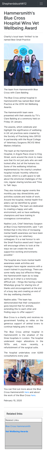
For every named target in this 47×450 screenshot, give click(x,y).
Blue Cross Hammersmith (17, 426)
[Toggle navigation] (41, 3)
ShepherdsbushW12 (14, 3)
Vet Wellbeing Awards (16, 431)
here (27, 392)
